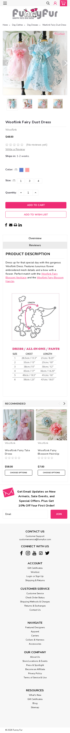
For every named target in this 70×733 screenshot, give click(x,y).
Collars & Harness (35, 639)
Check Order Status (35, 597)
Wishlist (35, 572)
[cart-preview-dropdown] (62, 3)
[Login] (55, 3)
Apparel (35, 631)
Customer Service (35, 593)
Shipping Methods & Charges (35, 601)
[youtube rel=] (34, 553)
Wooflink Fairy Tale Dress (17, 452)
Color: (11, 169)
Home (5, 25)
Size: (10, 180)
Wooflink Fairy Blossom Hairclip (48, 452)
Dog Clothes (17, 25)
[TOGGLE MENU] (5, 3)
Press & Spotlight (35, 665)
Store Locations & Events (35, 661)
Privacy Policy (35, 673)
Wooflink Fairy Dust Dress (54, 25)
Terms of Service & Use (35, 677)
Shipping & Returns (35, 580)
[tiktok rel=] (41, 553)
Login (29, 576)
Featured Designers (35, 627)
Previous (5, 63)
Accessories (35, 643)
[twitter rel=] (47, 553)
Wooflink (10, 443)
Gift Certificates (35, 568)
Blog (35, 703)
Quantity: (10, 192)
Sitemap (35, 707)
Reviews (35, 245)
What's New (35, 695)
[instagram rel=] (28, 553)
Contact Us (35, 609)
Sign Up (40, 576)
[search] (48, 3)
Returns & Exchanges (35, 605)
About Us (35, 657)
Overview (35, 238)
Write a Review (15, 149)
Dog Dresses (32, 25)
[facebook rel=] (21, 553)
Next (64, 63)
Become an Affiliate (35, 669)
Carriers (35, 635)
